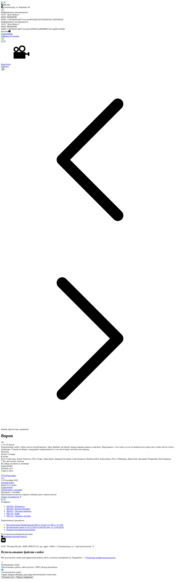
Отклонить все (8, 577)
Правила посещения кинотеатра (20, 530)
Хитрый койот (7, 483)
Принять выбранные (24, 577)
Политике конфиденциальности (101, 558)
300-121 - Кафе (13, 513)
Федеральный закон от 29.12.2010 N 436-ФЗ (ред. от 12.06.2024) (35, 527)
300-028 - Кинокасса (15, 506)
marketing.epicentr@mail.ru (15, 536)
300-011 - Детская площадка (18, 511)
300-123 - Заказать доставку (18, 516)
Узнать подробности (10, 497)
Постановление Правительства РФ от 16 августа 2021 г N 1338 (34, 525)
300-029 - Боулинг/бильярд (18, 509)
